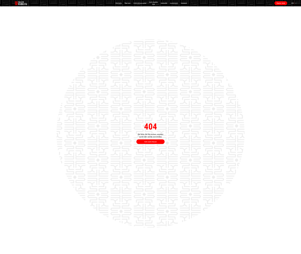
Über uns (127, 3)
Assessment (174, 3)
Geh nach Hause (150, 142)
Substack (184, 3)
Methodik (164, 3)
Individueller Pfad (153, 3)
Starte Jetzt (281, 3)
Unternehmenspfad (139, 3)
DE (296, 3)
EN (292, 3)
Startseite (118, 3)
